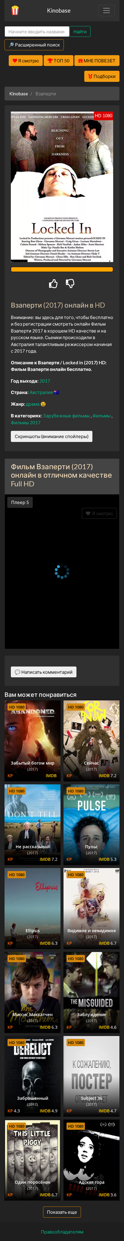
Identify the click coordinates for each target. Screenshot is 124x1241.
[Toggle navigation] (106, 10)
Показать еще (62, 1212)
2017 (44, 380)
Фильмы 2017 (26, 422)
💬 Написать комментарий (44, 672)
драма (33, 404)
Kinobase (58, 10)
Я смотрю (101, 513)
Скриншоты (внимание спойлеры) (51, 436)
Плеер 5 (20, 502)
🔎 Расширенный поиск (34, 44)
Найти (80, 31)
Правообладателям (62, 1231)
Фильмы (101, 415)
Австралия (41, 392)
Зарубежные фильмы (67, 415)
